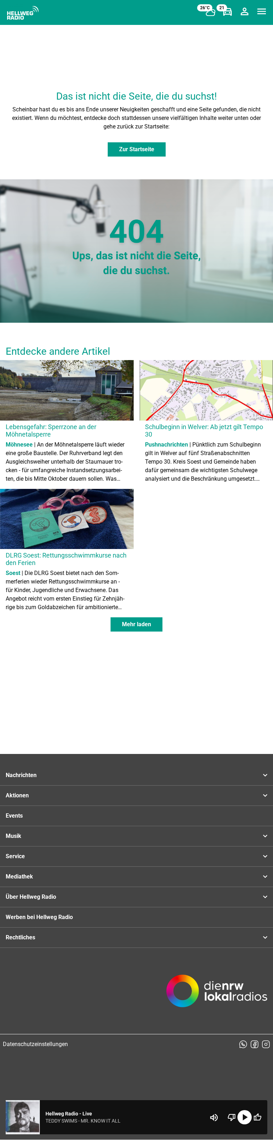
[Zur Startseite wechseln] (23, 13)
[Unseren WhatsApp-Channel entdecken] (243, 1044)
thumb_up (257, 1117)
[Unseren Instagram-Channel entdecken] (266, 1044)
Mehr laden (136, 624)
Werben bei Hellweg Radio (39, 917)
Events (14, 815)
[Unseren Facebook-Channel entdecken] (254, 1044)
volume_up (214, 1118)
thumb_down (232, 1117)
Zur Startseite (136, 149)
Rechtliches (20, 937)
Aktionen (17, 795)
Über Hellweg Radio (31, 896)
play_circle (244, 1117)
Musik (13, 836)
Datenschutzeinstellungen (35, 1044)
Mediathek (19, 876)
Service (15, 856)
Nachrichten (21, 775)
